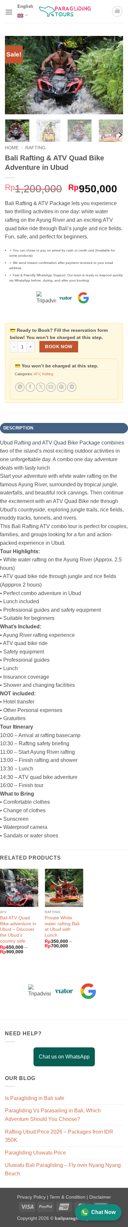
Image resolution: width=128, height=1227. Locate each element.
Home (12, 147)
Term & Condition (68, 1197)
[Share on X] (41, 387)
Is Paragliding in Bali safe (34, 1098)
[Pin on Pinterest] (61, 387)
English (25, 6)
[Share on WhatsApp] (20, 387)
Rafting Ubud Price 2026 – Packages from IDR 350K (59, 1136)
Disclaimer (100, 1197)
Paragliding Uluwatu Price (35, 1152)
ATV (37, 374)
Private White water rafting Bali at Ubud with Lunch (62, 926)
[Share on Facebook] (30, 387)
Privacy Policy (32, 1197)
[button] (9, 12)
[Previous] (15, 75)
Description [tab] (18, 428)
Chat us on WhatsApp (64, 1056)
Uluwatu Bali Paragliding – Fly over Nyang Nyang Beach (63, 1169)
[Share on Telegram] (71, 387)
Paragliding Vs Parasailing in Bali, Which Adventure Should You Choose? (53, 1115)
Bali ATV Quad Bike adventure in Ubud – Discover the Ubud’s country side (18, 929)
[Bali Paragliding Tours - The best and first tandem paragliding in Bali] (67, 11)
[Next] (112, 75)
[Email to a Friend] (51, 387)
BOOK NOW (58, 346)
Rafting (35, 147)
